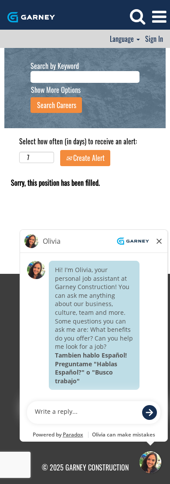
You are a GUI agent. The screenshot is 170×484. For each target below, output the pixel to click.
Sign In (154, 39)
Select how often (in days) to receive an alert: (78, 141)
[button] (159, 16)
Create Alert (88, 158)
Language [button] (123, 39)
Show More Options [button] (56, 90)
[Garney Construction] (28, 16)
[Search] (137, 16)
